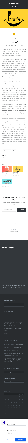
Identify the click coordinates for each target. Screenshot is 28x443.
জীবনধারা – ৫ (4, 185)
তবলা (3, 172)
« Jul (5, 413)
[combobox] (10, 433)
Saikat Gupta (14, 3)
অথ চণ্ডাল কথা (7, 319)
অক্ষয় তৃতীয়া (6, 333)
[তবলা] (7, 169)
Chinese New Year (19, 344)
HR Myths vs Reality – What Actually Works (12, 329)
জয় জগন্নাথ (6, 316)
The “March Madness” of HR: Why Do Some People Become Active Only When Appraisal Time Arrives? (13, 324)
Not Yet (9, 439)
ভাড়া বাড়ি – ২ (15, 172)
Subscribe (21, 209)
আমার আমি (14, 38)
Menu (14, 6)
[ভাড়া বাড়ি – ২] (18, 169)
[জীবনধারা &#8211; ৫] (7, 181)
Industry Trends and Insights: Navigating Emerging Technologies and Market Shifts (14, 360)
